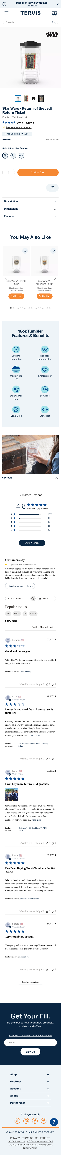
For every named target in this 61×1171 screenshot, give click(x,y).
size (8, 613)
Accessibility (16, 1141)
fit (25, 613)
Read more (35, 735)
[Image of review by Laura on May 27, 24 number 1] (11, 794)
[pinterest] (43, 1121)
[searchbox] (30, 22)
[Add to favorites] (25, 251)
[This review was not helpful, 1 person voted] (53, 758)
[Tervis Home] (30, 13)
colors (17, 613)
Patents (45, 1138)
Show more (11, 620)
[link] (18, 98)
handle (33, 613)
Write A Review (32, 543)
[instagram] (26, 1121)
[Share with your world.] (52, 188)
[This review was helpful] (47, 758)
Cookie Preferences (40, 1141)
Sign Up (30, 1051)
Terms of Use (30, 1138)
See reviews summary (19, 127)
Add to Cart (38, 172)
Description (11, 201)
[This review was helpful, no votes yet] (47, 684)
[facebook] (35, 1121)
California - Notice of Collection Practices (30, 1035)
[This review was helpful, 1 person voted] (47, 843)
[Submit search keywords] (54, 22)
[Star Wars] (52, 34)
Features (9, 216)
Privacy (15, 1138)
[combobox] (44, 627)
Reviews (7, 477)
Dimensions (11, 208)
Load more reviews (30, 982)
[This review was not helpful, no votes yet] (53, 684)
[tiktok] (17, 1121)
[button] (4, 4)
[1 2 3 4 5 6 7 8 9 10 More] (8, 172)
